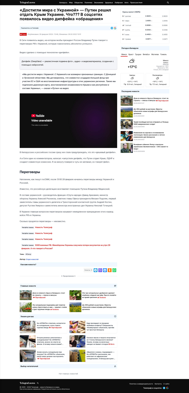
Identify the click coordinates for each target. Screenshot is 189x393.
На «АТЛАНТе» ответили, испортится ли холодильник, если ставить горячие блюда (51, 325)
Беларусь (63, 3)
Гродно (138, 54)
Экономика (98, 3)
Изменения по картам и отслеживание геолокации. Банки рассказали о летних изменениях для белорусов (149, 135)
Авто (126, 3)
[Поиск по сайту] (168, 2)
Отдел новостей (32, 259)
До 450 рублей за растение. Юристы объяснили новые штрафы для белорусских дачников (99, 307)
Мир (71, 3)
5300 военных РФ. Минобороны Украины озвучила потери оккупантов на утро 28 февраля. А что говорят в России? (65, 247)
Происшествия (136, 3)
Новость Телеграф (43, 227)
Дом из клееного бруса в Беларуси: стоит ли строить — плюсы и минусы (48, 295)
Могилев (155, 54)
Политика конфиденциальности (141, 384)
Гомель (163, 54)
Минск (124, 54)
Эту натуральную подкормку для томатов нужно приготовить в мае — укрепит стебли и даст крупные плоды (49, 307)
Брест (131, 54)
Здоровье (109, 3)
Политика (88, 3)
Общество (78, 3)
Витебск (146, 54)
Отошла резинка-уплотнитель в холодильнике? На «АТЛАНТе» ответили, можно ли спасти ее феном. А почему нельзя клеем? (49, 342)
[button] (112, 28)
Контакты (158, 384)
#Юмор (28, 254)
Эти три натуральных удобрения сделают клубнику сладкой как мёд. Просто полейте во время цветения (99, 295)
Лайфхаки (119, 3)
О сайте (166, 384)
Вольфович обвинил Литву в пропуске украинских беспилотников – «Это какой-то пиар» (151, 146)
